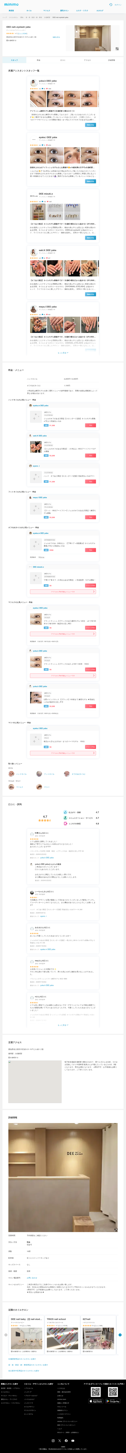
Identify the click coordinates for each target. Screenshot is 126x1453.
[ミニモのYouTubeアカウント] (72, 1441)
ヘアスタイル (28, 1388)
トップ (4, 17)
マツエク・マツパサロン (9, 1395)
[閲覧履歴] (111, 5)
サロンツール (61, 1406)
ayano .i (36, 466)
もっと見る (62, 352)
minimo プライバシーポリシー (67, 1421)
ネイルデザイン (29, 1406)
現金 (28, 1242)
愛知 (21, 17)
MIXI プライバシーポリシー (66, 1425)
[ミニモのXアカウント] (59, 1441)
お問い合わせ (32, 1277)
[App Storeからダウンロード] (95, 1401)
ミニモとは (61, 1388)
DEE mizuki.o (38, 567)
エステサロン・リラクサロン (10, 1403)
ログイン (118, 4)
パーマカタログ (29, 1399)
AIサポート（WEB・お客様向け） (68, 1432)
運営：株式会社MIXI (64, 1392)
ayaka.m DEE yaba (40, 405)
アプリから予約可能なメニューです (63, 592)
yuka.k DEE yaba (40, 651)
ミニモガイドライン (64, 1414)
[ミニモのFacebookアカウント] (66, 1441)
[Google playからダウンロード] (113, 1401)
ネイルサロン (13, 17)
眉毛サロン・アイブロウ (9, 1399)
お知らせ (60, 1395)
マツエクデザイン (30, 1410)
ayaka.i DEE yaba (40, 608)
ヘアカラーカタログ (30, 1395)
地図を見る (56, 37)
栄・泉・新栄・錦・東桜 (34, 17)
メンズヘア (28, 1392)
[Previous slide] (5, 1334)
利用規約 (60, 1418)
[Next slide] (120, 1334)
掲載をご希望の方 (63, 1403)
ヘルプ (59, 1429)
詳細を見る (90, 125)
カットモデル (28, 1414)
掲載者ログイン (62, 1410)
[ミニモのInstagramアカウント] (53, 1441)
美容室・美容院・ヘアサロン (10, 1388)
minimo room (61, 1399)
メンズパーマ (28, 1403)
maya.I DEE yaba (40, 497)
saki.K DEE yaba (40, 435)
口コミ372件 (22, 33)
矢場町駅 (47, 17)
